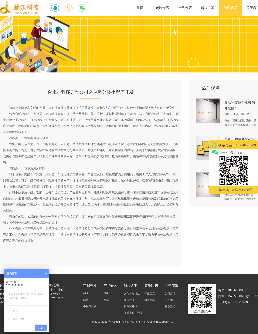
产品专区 (185, 8)
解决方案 (208, 8)
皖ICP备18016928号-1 (159, 321)
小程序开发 (89, 306)
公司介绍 (170, 293)
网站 (85, 299)
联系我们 (170, 306)
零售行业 (129, 299)
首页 (139, 8)
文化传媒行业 (132, 293)
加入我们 (170, 299)
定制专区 (162, 8)
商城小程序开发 (133, 312)
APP (85, 293)
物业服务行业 (132, 306)
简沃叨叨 (230, 8)
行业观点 (149, 293)
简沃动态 (149, 299)
